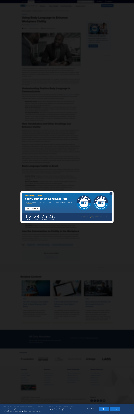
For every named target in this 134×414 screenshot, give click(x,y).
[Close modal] (111, 193)
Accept (115, 408)
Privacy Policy (36, 412)
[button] (32, 208)
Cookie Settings (91, 408)
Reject (103, 408)
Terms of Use (26, 412)
